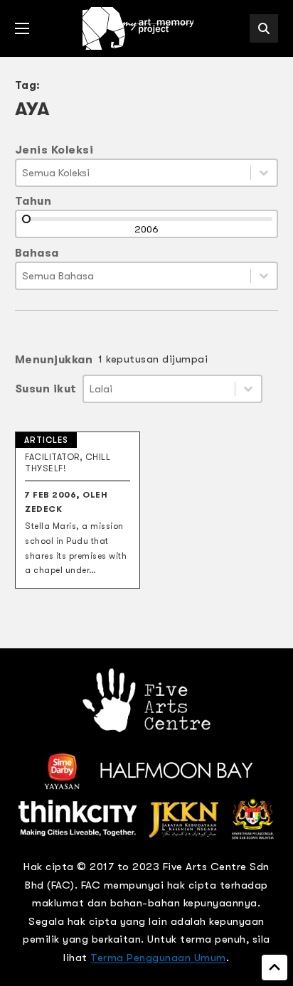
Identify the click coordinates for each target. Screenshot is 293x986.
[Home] (139, 28)
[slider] (26, 219)
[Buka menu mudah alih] (22, 28)
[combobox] (133, 173)
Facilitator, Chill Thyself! (67, 462)
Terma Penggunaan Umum (158, 957)
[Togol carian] (264, 28)
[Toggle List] (264, 173)
